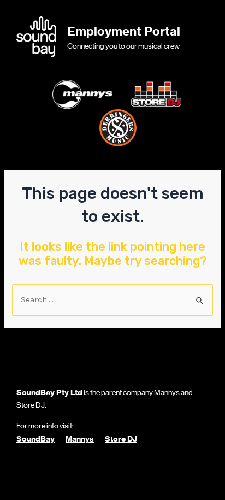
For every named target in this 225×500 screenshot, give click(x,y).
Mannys (80, 439)
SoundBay (35, 439)
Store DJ (121, 439)
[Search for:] (112, 299)
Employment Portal (123, 31)
